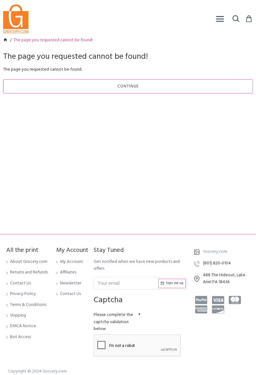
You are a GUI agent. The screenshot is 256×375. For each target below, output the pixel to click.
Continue (128, 86)
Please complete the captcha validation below (113, 321)
